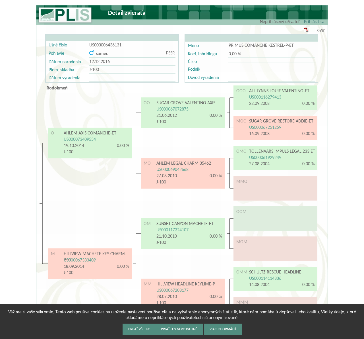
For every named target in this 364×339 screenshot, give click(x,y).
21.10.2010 (166, 236)
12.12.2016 (99, 62)
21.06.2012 (166, 115)
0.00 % (235, 54)
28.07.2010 (166, 297)
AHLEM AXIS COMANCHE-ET (90, 133)
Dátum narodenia (65, 62)
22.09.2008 (259, 103)
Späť (321, 31)
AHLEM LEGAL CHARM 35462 (183, 163)
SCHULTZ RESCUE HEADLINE (275, 272)
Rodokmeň (57, 88)
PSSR (170, 53)
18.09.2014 (74, 266)
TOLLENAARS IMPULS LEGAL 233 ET (282, 151)
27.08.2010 (166, 176)
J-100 (94, 70)
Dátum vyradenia (64, 78)
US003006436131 (105, 45)
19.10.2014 (74, 146)
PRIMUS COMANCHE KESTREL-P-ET (261, 45)
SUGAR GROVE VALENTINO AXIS (185, 103)
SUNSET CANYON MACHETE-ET (185, 224)
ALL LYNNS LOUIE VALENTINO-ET (279, 91)
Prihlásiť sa (314, 22)
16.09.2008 (259, 134)
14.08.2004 (259, 285)
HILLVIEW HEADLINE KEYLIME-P (185, 284)
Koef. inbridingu (202, 54)
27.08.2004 (259, 164)
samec (101, 54)
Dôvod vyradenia (203, 77)
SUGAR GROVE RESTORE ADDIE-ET (281, 121)
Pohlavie (56, 53)
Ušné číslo (58, 45)
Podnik (194, 69)
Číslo (192, 62)
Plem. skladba (61, 70)
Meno (193, 46)
